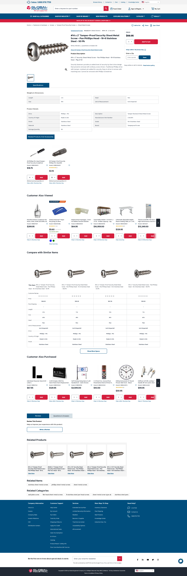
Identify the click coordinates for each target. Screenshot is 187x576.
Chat (116, 2)
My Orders (53, 515)
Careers (30, 511)
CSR (29, 522)
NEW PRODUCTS (101, 16)
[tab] (38, 85)
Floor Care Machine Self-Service (59, 547)
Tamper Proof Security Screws (66, 25)
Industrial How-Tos (100, 522)
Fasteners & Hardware (40, 25)
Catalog (123, 2)
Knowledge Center (133, 2)
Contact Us (108, 2)
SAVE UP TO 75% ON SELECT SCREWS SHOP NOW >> (94, 21)
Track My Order (54, 518)
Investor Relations (33, 518)
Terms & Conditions (89, 573)
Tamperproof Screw (77, 31)
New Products (99, 515)
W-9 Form (53, 536)
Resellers (75, 515)
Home (29, 25)
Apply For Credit (55, 526)
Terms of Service (114, 563)
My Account (53, 511)
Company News (32, 515)
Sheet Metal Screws (84, 25)
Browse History (97, 2)
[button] (150, 2)
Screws (52, 25)
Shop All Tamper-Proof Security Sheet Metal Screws (86, 50)
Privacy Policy (103, 563)
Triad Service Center (79, 522)
